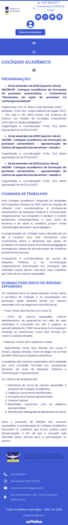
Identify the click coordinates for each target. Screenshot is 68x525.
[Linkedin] (59, 17)
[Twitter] (52, 17)
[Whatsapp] (34, 52)
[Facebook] (38, 17)
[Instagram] (45, 17)
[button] (34, 42)
